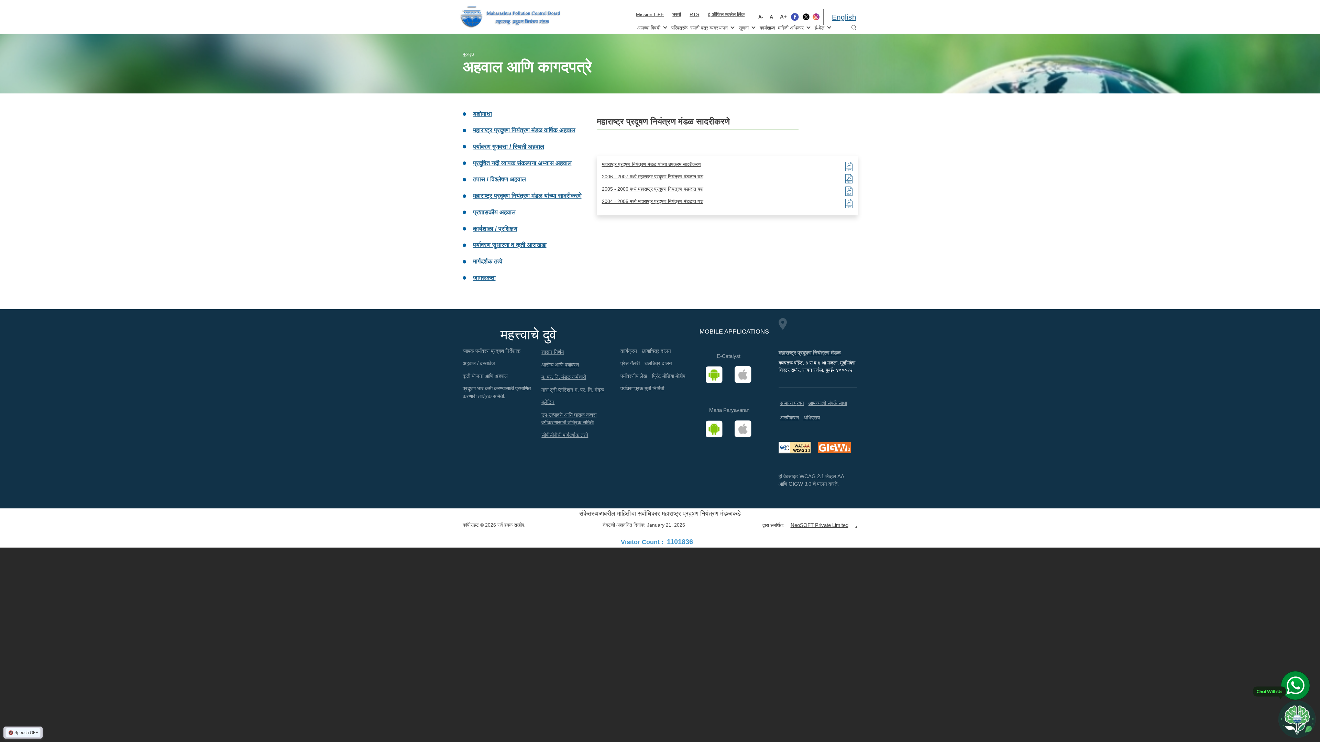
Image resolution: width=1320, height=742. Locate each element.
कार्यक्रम (628, 351)
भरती (676, 14)
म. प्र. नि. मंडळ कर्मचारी (563, 377)
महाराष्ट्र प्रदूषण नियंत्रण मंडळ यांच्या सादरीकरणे (527, 195)
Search (854, 28)
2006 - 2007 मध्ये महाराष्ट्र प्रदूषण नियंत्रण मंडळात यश (652, 176)
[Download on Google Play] (716, 375)
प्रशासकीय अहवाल (494, 212)
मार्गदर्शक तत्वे (488, 261)
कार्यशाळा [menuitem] (767, 28)
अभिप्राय (811, 417)
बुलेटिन (547, 402)
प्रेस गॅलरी (630, 363)
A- (760, 17)
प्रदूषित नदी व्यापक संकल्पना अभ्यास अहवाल (522, 163)
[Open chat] (1297, 719)
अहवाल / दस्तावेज (479, 363)
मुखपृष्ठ (468, 54)
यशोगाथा (482, 114)
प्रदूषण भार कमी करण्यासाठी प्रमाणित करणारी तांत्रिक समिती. (497, 392)
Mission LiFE (650, 14)
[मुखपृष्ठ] (510, 17)
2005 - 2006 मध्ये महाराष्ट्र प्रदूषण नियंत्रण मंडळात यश (652, 189)
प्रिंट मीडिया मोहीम (668, 376)
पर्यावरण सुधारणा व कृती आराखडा (510, 244)
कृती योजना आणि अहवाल (485, 376)
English (844, 17)
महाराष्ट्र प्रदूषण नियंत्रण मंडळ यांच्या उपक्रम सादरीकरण (651, 164)
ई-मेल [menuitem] (818, 27)
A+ (783, 17)
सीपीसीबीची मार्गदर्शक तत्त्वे (564, 435)
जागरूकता (484, 277)
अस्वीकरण (789, 417)
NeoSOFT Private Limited (819, 525)
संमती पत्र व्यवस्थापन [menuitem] (708, 27)
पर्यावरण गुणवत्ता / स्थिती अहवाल (508, 146)
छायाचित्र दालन (656, 351)
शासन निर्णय (552, 352)
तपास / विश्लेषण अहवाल (499, 179)
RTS (694, 14)
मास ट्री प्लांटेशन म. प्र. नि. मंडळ (572, 390)
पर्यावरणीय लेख (633, 376)
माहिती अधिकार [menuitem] (790, 27)
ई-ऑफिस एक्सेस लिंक (726, 14)
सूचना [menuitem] (743, 27)
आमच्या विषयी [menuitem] (648, 27)
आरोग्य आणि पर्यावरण (560, 365)
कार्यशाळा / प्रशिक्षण (495, 228)
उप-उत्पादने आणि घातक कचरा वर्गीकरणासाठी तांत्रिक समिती (568, 419)
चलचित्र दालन (658, 363)
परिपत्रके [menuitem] (679, 28)
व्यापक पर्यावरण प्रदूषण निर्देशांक (491, 351)
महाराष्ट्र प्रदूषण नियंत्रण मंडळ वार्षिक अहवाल (524, 130)
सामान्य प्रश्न (792, 403)
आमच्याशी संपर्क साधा (827, 403)
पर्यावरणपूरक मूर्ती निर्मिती (642, 388)
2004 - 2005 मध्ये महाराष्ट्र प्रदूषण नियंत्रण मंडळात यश (652, 201)
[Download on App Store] (745, 375)
